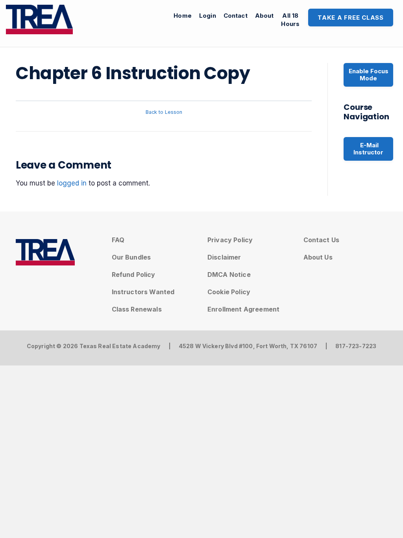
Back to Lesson (164, 112)
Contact (236, 15)
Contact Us (321, 240)
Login (207, 15)
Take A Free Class (351, 17)
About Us (318, 257)
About (264, 15)
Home (183, 15)
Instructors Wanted (143, 292)
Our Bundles (131, 257)
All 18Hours (290, 20)
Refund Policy (133, 274)
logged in (72, 183)
